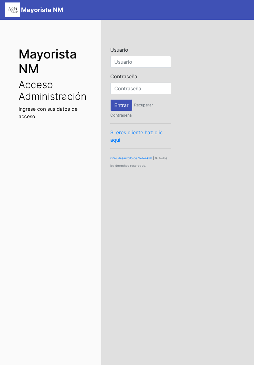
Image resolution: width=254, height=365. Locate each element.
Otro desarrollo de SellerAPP (131, 158)
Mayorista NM (42, 10)
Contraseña (123, 76)
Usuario (119, 50)
